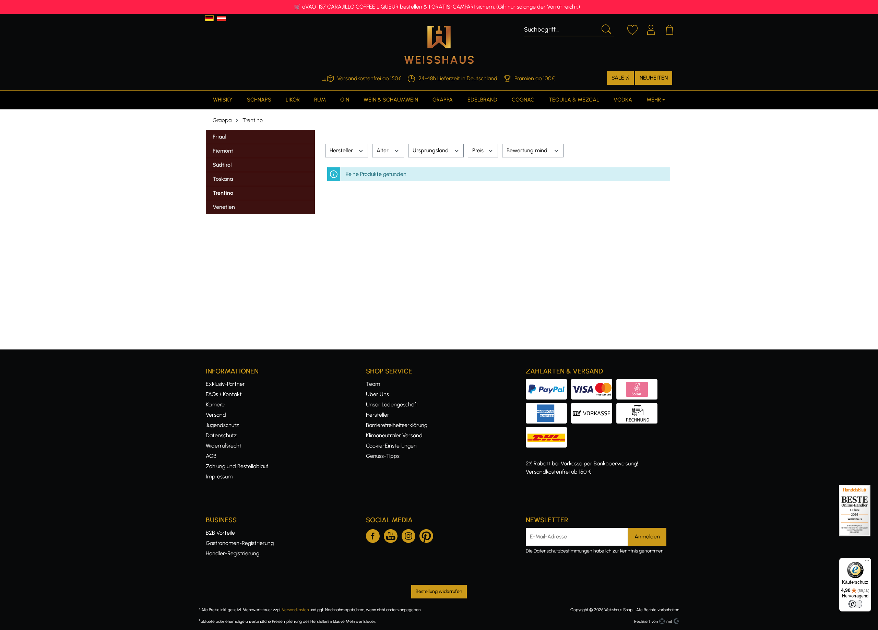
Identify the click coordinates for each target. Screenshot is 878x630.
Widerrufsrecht (223, 445)
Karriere (215, 404)
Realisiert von (646, 621)
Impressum (219, 476)
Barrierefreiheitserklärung (396, 425)
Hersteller (342, 150)
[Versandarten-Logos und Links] (548, 431)
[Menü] (867, 562)
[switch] (855, 604)
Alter (383, 150)
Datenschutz (221, 435)
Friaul (219, 136)
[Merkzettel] (632, 29)
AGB (211, 456)
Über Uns (377, 394)
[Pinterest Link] (426, 535)
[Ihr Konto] (651, 29)
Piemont (223, 150)
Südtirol (222, 165)
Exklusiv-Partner (225, 384)
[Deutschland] (209, 18)
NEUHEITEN (654, 77)
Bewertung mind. (528, 150)
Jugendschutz (222, 425)
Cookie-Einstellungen (391, 445)
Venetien (224, 207)
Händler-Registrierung (232, 553)
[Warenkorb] (669, 29)
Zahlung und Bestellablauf (237, 466)
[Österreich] (221, 18)
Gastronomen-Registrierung (240, 543)
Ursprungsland (431, 150)
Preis (478, 150)
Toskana (223, 179)
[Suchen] (605, 28)
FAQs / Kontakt (224, 394)
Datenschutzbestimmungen (563, 551)
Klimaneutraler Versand (394, 435)
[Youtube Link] (391, 535)
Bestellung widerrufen (439, 591)
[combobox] (561, 28)
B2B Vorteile (220, 533)
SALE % (620, 77)
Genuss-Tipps (383, 456)
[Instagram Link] (408, 535)
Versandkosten (295, 609)
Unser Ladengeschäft (392, 404)
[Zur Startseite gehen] (439, 45)
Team (373, 384)
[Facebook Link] (373, 535)
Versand (216, 415)
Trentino (223, 193)
